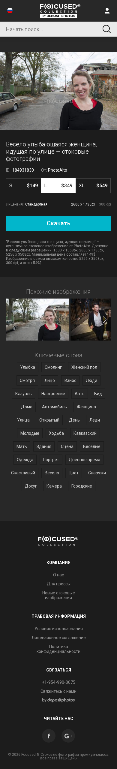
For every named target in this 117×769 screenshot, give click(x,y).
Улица (23, 420)
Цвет (74, 472)
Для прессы (58, 583)
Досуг (31, 486)
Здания (44, 446)
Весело (52, 472)
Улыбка (27, 367)
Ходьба (56, 433)
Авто (80, 393)
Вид (98, 393)
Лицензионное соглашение (59, 637)
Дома (26, 406)
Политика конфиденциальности (58, 649)
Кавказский (85, 433)
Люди (91, 380)
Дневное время (84, 459)
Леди (94, 420)
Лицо (49, 380)
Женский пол (84, 367)
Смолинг (53, 367)
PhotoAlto (57, 170)
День (74, 420)
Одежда (25, 459)
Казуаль (23, 393)
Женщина (86, 406)
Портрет (51, 459)
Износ (70, 380)
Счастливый (23, 472)
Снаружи (97, 472)
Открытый (49, 420)
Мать (21, 446)
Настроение (53, 393)
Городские (81, 486)
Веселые (91, 446)
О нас (58, 574)
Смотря (27, 380)
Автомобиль (54, 406)
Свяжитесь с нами (58, 691)
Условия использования (58, 628)
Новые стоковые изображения (58, 595)
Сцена (67, 446)
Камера (54, 486)
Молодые (29, 433)
